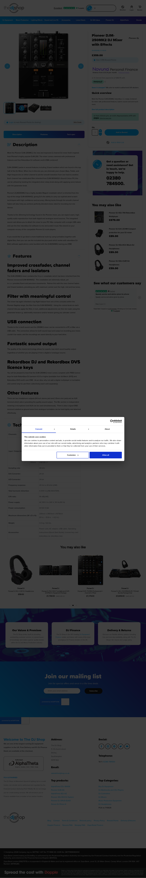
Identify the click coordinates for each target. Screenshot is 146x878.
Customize (71, 455)
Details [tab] (73, 429)
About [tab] (107, 429)
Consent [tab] (38, 429)
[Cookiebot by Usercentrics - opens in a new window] (112, 421)
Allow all (105, 455)
